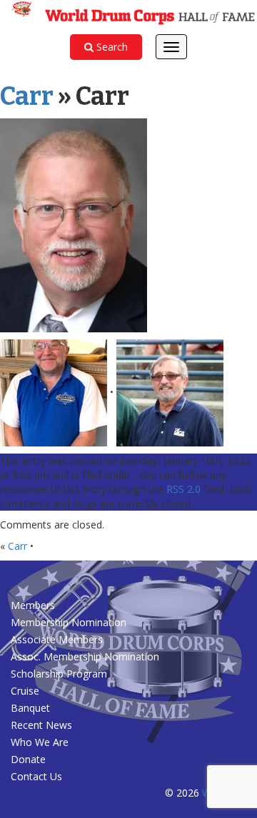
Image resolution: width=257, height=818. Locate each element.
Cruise (25, 690)
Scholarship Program (59, 673)
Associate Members (57, 639)
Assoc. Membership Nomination (85, 656)
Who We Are (40, 742)
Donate (28, 759)
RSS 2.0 (183, 489)
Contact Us (36, 776)
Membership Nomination (68, 622)
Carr (27, 96)
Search (111, 46)
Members (33, 605)
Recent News (41, 725)
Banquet (30, 708)
